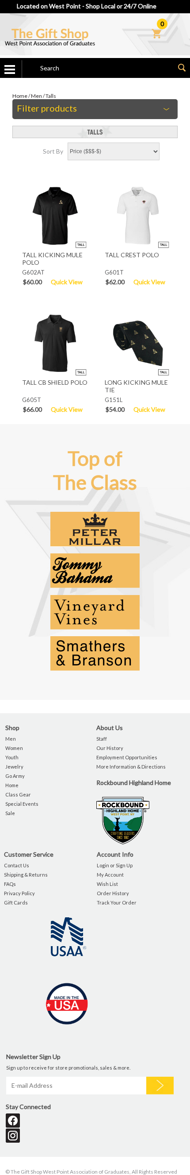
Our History (109, 748)
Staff (101, 739)
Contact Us (16, 865)
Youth (12, 757)
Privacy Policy (19, 893)
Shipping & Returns (26, 874)
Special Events (21, 804)
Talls (51, 96)
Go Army (15, 776)
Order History (113, 893)
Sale (10, 813)
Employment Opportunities (126, 757)
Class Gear (18, 794)
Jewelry (14, 766)
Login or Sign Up (115, 865)
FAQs (10, 884)
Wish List (107, 884)
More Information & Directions (131, 766)
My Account (110, 874)
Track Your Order (117, 902)
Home (19, 96)
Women (14, 748)
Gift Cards (16, 902)
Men (36, 96)
